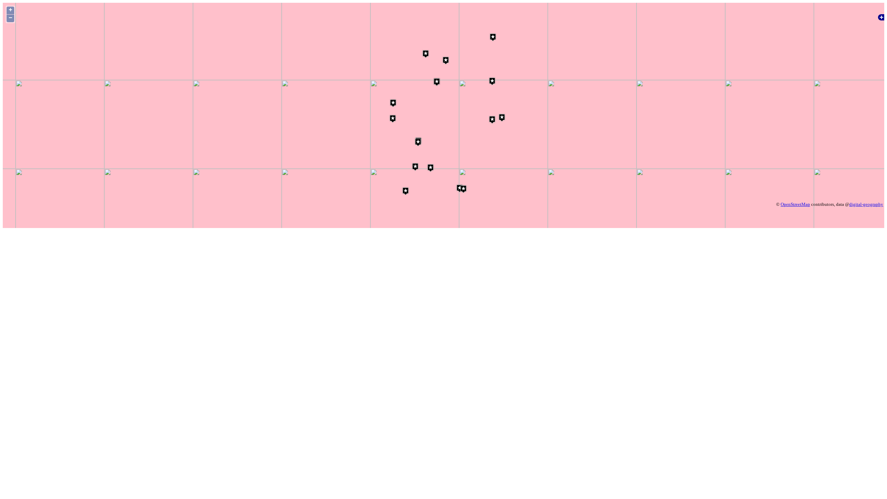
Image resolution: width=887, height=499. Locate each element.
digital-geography (866, 204)
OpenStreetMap (795, 204)
